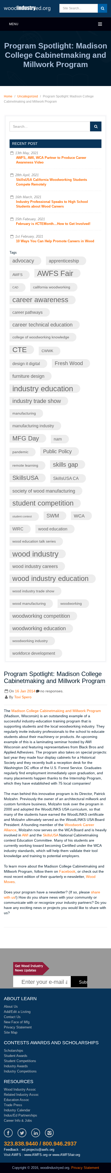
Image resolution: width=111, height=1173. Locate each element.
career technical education (42, 325)
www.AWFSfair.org (66, 1155)
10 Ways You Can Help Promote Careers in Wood (55, 241)
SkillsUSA (25, 477)
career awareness (40, 300)
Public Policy (57, 451)
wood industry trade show (33, 591)
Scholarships (13, 1051)
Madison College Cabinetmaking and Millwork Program (56, 711)
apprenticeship (64, 261)
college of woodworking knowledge (40, 337)
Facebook (67, 871)
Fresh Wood (69, 363)
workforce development (33, 653)
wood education (52, 529)
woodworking (71, 604)
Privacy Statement (18, 1027)
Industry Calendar (17, 1110)
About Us (11, 1006)
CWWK (47, 351)
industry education (42, 388)
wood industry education (50, 578)
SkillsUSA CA (66, 478)
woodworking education (39, 628)
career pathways (27, 312)
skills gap (65, 464)
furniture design (28, 376)
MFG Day (25, 438)
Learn (27, 8)
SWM (52, 515)
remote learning (25, 465)
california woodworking (51, 287)
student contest (22, 516)
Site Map (10, 1032)
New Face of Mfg (16, 1022)
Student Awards (15, 1056)
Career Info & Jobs (18, 1120)
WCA (79, 515)
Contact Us (12, 1017)
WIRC (17, 529)
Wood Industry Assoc (20, 1089)
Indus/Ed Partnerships (20, 1115)
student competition (43, 503)
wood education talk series (34, 541)
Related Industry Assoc (21, 1095)
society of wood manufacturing (43, 491)
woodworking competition (41, 616)
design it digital (26, 363)
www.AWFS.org (35, 1155)
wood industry (35, 554)
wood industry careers (35, 566)
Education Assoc (16, 1100)
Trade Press (13, 1105)
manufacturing (24, 413)
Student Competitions (20, 1061)
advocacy (23, 261)
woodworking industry (30, 641)
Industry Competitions (20, 1071)
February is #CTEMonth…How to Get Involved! (53, 224)
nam (58, 439)
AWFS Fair (55, 273)
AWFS (17, 275)
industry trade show (36, 401)
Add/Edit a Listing (17, 1012)
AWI (25, 835)
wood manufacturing (29, 604)
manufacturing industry (33, 425)
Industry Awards (16, 1066)
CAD (15, 287)
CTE (19, 350)
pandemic (20, 452)
